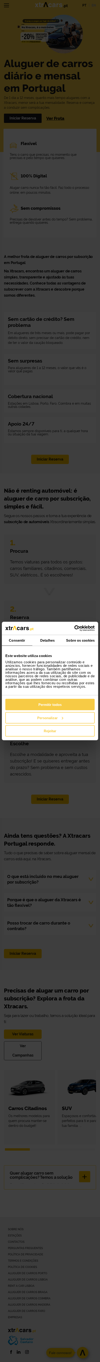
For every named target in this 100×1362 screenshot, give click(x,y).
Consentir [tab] (17, 640)
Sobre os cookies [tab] (80, 640)
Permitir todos (50, 705)
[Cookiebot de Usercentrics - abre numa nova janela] (74, 628)
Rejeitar (50, 731)
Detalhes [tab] (47, 640)
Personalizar (47, 718)
